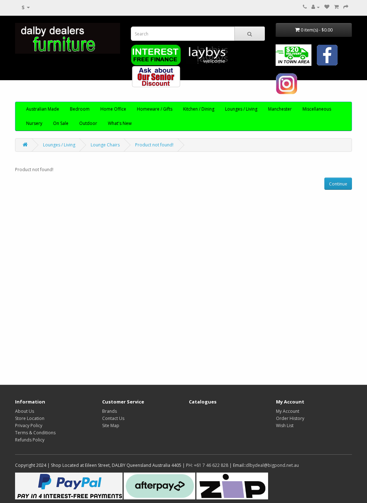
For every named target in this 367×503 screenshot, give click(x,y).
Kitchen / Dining (198, 109)
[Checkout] (345, 7)
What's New (120, 123)
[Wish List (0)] (326, 7)
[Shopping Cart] (336, 7)
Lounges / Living (241, 109)
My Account (287, 411)
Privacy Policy (28, 425)
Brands (109, 411)
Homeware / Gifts (154, 109)
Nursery (34, 123)
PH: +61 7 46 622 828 (207, 465)
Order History (290, 418)
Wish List (285, 425)
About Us (24, 411)
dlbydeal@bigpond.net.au (272, 465)
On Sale (60, 123)
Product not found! (154, 145)
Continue (338, 184)
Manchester (280, 109)
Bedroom (80, 109)
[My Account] (315, 7)
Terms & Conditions (35, 433)
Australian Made (42, 109)
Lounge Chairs (105, 145)
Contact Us (113, 418)
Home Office (113, 109)
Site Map (110, 425)
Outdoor (88, 123)
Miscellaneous (316, 109)
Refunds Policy (29, 440)
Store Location (29, 418)
